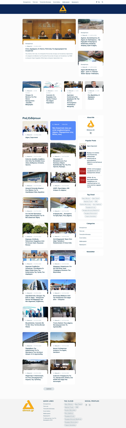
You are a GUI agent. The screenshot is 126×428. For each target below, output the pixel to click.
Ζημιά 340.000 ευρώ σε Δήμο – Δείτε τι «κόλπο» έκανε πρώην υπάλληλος (90, 71)
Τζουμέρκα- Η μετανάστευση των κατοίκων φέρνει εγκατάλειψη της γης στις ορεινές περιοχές (62, 162)
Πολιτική (35, 2)
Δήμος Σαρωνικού (31, 137)
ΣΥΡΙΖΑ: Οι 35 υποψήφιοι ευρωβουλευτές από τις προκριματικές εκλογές (94, 170)
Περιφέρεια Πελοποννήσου (90, 213)
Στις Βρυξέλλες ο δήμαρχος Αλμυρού (94, 97)
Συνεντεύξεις (56, 2)
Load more (48, 388)
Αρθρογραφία (65, 2)
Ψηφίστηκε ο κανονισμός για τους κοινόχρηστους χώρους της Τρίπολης (34, 377)
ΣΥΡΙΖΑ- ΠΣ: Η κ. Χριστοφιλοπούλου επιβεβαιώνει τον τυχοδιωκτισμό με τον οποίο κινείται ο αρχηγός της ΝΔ (94, 182)
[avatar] (91, 124)
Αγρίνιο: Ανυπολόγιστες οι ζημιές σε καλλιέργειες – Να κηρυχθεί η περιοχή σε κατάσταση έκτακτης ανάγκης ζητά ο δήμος (90, 41)
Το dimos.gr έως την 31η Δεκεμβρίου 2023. (49, 419)
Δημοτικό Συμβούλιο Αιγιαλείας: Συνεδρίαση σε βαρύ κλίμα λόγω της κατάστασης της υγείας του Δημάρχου (35, 270)
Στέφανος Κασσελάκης (90, 216)
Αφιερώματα (75, 2)
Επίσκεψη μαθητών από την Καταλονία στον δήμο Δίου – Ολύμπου (62, 297)
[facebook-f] (96, 2)
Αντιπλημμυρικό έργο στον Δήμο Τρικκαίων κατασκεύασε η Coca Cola (62, 241)
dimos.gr (29, 46)
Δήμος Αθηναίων (86, 198)
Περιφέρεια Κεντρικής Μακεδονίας (90, 210)
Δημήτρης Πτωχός (88, 201)
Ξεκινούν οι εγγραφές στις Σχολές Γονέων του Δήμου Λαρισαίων (51, 98)
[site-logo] (63, 9)
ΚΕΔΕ (96, 201)
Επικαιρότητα (26, 2)
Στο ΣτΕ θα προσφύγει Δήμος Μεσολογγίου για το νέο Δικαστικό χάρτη (34, 215)
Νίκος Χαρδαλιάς (97, 204)
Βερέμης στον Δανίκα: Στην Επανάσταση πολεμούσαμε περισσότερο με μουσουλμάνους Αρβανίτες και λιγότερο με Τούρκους (94, 158)
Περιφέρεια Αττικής (91, 207)
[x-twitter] (99, 2)
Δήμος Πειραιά (95, 198)
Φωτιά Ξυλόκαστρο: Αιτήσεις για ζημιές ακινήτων (60, 350)
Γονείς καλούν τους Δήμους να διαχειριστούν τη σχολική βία (63, 325)
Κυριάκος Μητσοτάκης (85, 204)
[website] (90, 133)
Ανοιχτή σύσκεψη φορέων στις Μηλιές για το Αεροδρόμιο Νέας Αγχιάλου (34, 190)
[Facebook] (86, 405)
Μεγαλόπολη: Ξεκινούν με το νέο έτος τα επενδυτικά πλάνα (35, 325)
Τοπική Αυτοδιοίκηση (45, 2)
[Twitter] (89, 405)
